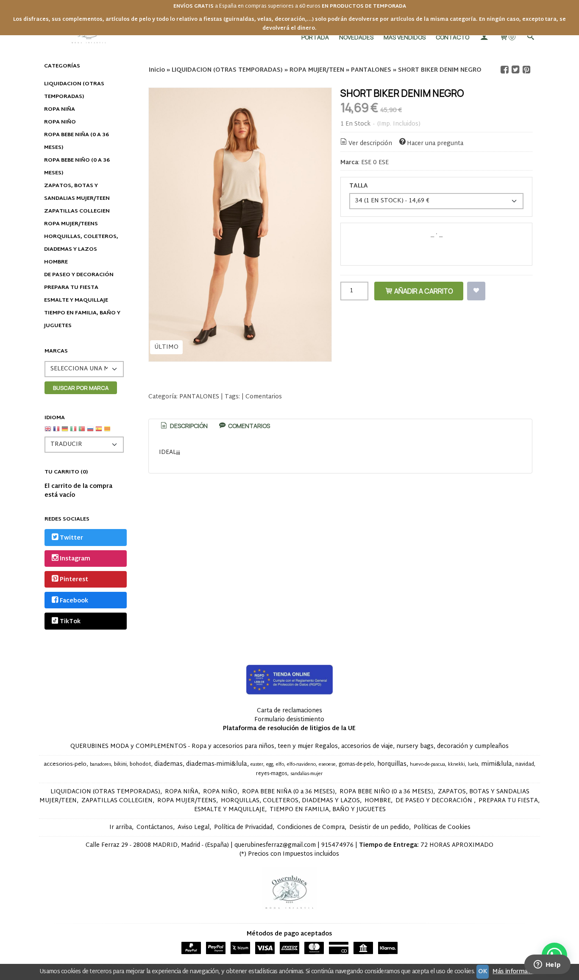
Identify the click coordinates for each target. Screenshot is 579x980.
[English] (48, 432)
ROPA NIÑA (59, 109)
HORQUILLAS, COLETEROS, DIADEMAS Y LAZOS (81, 243)
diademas (168, 764)
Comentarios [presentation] (248, 426)
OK (482, 971)
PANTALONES (199, 397)
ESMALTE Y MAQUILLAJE (76, 300)
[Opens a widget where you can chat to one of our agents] (547, 965)
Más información (516, 971)
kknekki (456, 765)
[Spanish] (98, 432)
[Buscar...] (530, 37)
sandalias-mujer (306, 774)
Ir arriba (120, 827)
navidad (524, 764)
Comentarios (263, 397)
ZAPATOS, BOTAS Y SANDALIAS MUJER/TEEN (77, 192)
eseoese (327, 765)
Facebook (74, 601)
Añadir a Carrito (423, 291)
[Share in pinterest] (526, 69)
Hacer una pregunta (435, 143)
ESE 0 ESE (375, 162)
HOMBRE (56, 262)
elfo (280, 765)
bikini (120, 764)
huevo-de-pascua (427, 765)
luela (473, 765)
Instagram (75, 559)
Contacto (452, 37)
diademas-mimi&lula (216, 764)
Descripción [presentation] (188, 426)
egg (269, 765)
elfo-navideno (301, 765)
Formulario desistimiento (289, 719)
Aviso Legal (193, 827)
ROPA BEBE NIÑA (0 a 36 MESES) (76, 141)
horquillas (391, 764)
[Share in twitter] (515, 69)
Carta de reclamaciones (289, 711)
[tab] (183, 425)
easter (257, 765)
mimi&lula (496, 764)
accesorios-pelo (65, 764)
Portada (315, 37)
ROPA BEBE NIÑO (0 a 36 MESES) (77, 166)
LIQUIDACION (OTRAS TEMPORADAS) (74, 90)
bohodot (140, 764)
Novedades (356, 37)
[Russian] (90, 432)
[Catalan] (108, 432)
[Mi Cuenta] (484, 37)
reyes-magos (271, 773)
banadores (100, 765)
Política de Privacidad (243, 827)
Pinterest (74, 580)
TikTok (70, 621)
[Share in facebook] (504, 69)
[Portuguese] (81, 432)
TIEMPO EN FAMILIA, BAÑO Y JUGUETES (82, 319)
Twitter (71, 538)
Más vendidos (405, 37)
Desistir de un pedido (379, 827)
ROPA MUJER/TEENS (71, 224)
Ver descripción (370, 143)
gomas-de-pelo (356, 764)
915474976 (337, 845)
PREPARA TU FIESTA (71, 288)
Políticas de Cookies (442, 827)
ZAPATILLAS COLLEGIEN (77, 211)
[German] (64, 432)
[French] (56, 432)
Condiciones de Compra (311, 827)
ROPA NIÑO (60, 122)
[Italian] (73, 432)
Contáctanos (154, 827)
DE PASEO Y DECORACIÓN (79, 275)
